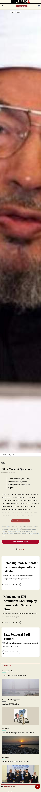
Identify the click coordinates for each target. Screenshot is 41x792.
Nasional (6, 671)
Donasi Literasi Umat (20, 542)
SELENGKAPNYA (12, 584)
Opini (18, 12)
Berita (12, 12)
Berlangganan (21, 6)
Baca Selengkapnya (20, 521)
